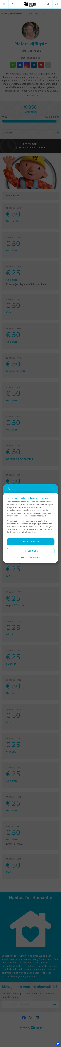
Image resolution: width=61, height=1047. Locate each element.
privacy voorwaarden (16, 516)
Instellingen (30, 551)
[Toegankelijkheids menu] (58, 1044)
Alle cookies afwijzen (30, 558)
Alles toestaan (30, 541)
